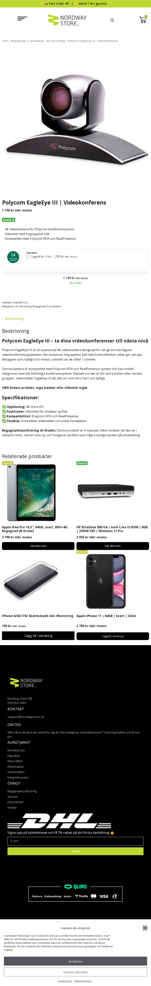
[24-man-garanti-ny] (13, 257)
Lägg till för (54, 257)
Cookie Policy (64, 981)
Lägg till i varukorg (38, 636)
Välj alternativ (38, 546)
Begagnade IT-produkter (27, 41)
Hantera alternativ (75, 972)
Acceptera (75, 961)
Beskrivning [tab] (14, 318)
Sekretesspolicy (83, 981)
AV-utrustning (56, 41)
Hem (5, 41)
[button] (145, 928)
